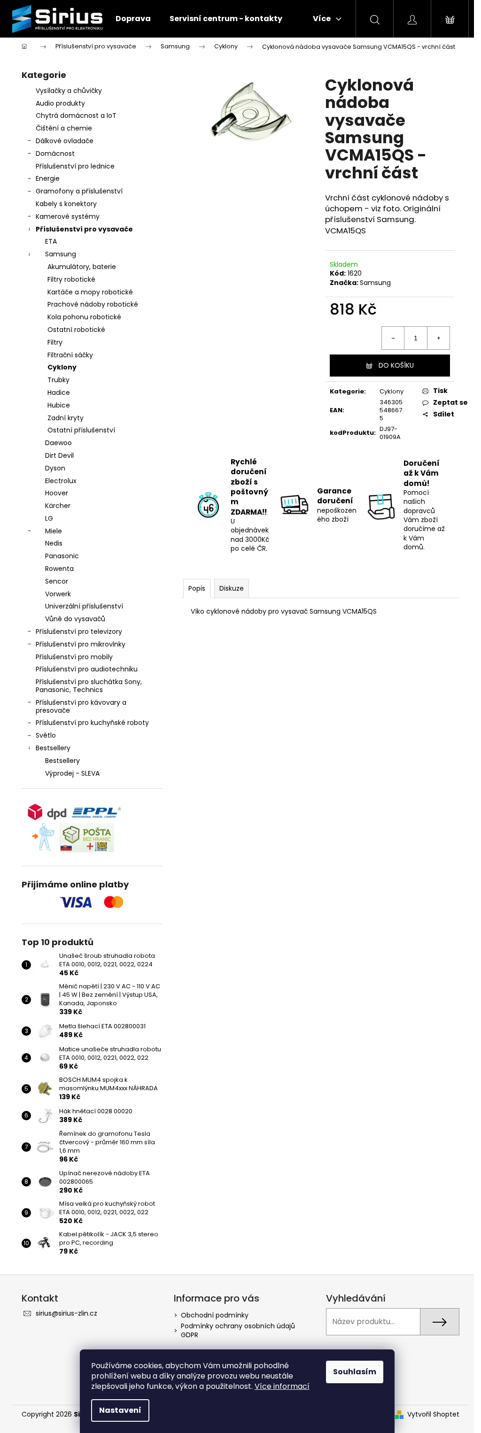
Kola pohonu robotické (84, 317)
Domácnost (55, 153)
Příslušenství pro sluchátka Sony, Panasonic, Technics (89, 685)
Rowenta (59, 568)
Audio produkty (60, 103)
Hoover (56, 493)
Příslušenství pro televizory (79, 631)
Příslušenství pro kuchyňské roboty (92, 722)
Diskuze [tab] (231, 588)
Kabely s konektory (66, 203)
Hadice (58, 392)
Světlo (46, 735)
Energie (48, 178)
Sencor (56, 581)
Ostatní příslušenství (81, 430)
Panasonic (62, 556)
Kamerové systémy (68, 216)
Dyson (55, 468)
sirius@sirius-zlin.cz (66, 1313)
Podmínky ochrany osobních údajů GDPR (238, 1330)
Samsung (60, 254)
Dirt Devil (59, 455)
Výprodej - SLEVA (72, 773)
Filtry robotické (71, 279)
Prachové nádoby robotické (92, 304)
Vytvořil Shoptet (433, 1414)
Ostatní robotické (76, 329)
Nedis (53, 543)
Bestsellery (53, 748)
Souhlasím (354, 1371)
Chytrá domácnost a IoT (76, 115)
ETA (51, 241)
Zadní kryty (65, 418)
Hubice (58, 405)
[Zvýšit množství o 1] (438, 338)
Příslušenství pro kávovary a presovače (81, 706)
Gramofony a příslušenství (79, 191)
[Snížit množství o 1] (393, 338)
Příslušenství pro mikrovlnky (80, 644)
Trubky (58, 380)
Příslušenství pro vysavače (84, 229)
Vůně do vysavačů (75, 619)
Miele (53, 531)
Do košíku (396, 365)
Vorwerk (58, 594)
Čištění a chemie (64, 128)
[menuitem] (133, 19)
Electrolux (61, 480)
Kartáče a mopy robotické (90, 292)
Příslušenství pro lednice (75, 166)
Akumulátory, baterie (81, 266)
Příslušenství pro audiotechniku (87, 669)
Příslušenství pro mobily (74, 657)
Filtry (54, 342)
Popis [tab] (196, 588)
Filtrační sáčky (70, 355)
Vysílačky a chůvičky (69, 90)
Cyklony (62, 367)
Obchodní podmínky (214, 1315)
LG (49, 518)
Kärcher (57, 505)
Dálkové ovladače (64, 141)
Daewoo (58, 442)
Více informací (282, 1386)
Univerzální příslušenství (84, 606)
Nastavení (120, 1410)
